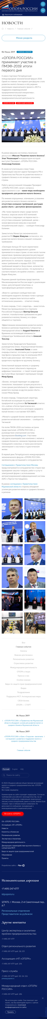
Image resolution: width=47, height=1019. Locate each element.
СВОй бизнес (23, 701)
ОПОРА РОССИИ (8, 103)
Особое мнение (23, 680)
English (15, 769)
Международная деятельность (23, 667)
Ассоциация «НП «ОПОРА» (12, 825)
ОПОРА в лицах (23, 672)
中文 (22, 769)
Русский (6, 769)
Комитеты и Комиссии (10, 832)
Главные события (23, 29)
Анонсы (23, 651)
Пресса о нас (23, 676)
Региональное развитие (23, 659)
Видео (23, 688)
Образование (7, 855)
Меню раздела (24, 38)
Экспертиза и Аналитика (11, 839)
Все (23, 643)
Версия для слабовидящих (13, 14)
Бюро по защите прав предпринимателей (23, 684)
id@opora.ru (8, 894)
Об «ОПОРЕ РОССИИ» (11, 821)
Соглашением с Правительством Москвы (20, 465)
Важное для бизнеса (23, 655)
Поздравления (23, 692)
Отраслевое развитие (23, 663)
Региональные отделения (16, 910)
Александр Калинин (25, 103)
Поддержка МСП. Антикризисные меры (23, 696)
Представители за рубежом (17, 914)
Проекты (5, 858)
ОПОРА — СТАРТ (23, 705)
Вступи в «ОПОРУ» (12, 814)
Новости (10, 29)
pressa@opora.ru (8, 978)
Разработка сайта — (12, 865)
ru (43, 10)
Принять (10, 1012)
